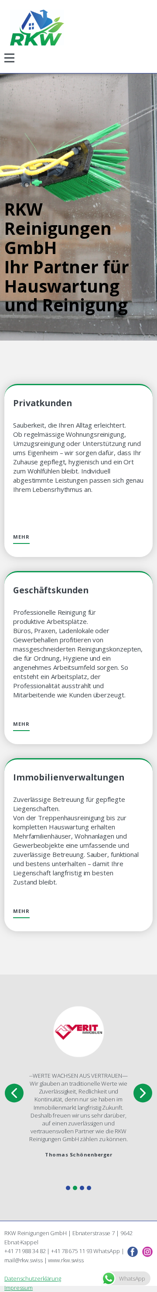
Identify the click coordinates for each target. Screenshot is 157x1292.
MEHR (21, 536)
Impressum (18, 1288)
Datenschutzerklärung (32, 1278)
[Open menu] (9, 58)
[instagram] (147, 1252)
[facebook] (132, 1252)
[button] (14, 1093)
